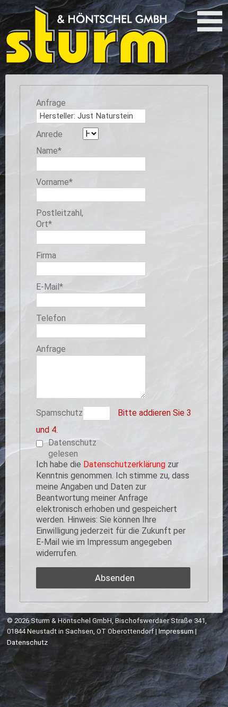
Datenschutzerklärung (124, 464)
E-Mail (56, 287)
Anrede (49, 134)
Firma (46, 255)
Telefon (51, 318)
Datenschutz (27, 642)
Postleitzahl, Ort (59, 218)
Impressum (176, 631)
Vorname (56, 182)
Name (56, 151)
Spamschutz (59, 413)
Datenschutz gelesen (71, 448)
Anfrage (51, 103)
